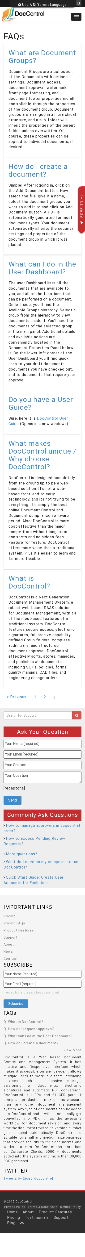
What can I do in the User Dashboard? (42, 268)
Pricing (10, 916)
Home (12, 1212)
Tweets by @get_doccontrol (28, 1178)
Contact (11, 958)
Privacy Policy (14, 1207)
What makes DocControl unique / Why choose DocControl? (42, 455)
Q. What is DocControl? (23, 1022)
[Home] (42, 14)
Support (10, 937)
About (9, 944)
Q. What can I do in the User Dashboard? (38, 1036)
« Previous (16, 697)
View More (72, 1050)
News (8, 951)
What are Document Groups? (42, 57)
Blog (11, 1223)
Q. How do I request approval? (29, 1029)
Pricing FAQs (14, 923)
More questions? (21, 854)
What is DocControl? (29, 582)
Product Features (19, 930)
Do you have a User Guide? (40, 403)
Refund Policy (70, 1207)
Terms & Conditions (43, 1207)
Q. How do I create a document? (31, 1043)
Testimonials (37, 1217)
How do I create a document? (38, 170)
